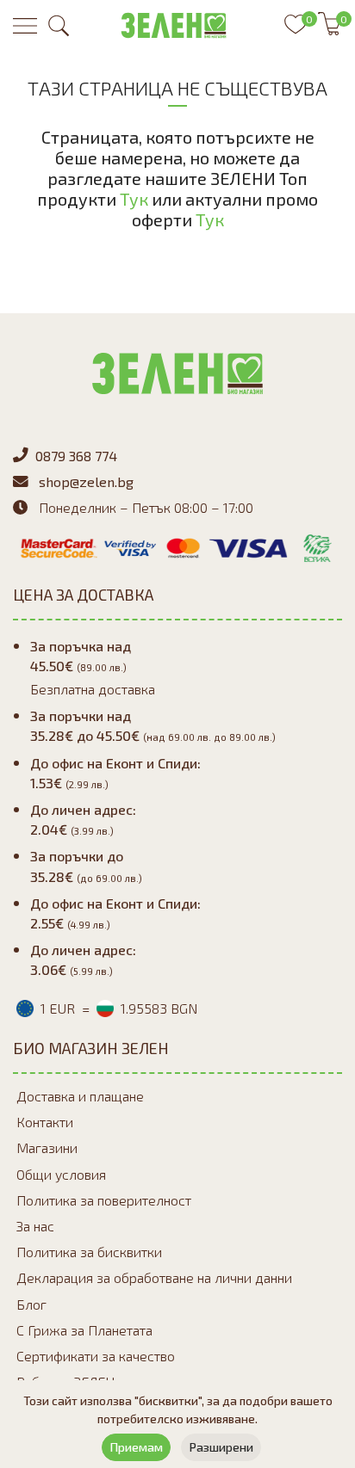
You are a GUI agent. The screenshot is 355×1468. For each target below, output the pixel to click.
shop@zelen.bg (86, 481)
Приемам (136, 1447)
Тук (134, 198)
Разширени (221, 1447)
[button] (59, 26)
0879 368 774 (76, 455)
